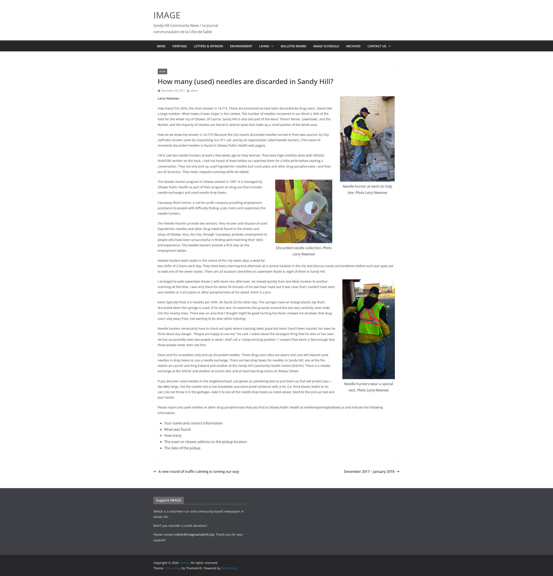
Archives (353, 46)
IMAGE (166, 15)
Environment (241, 46)
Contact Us (376, 46)
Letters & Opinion (208, 46)
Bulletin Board (293, 46)
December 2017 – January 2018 (369, 471)
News (161, 46)
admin (194, 90)
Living (264, 46)
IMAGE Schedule (326, 46)
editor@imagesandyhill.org (194, 534)
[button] (271, 46)
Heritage (179, 46)
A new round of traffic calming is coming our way (199, 471)
